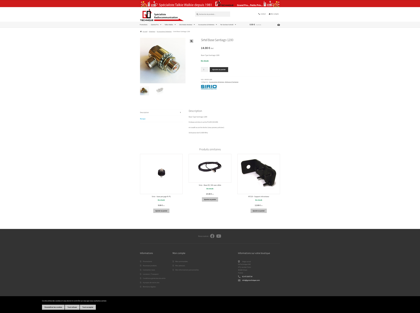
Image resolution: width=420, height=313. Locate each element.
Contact (263, 14)
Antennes (152, 31)
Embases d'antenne (231, 82)
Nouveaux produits (150, 265)
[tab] (161, 112)
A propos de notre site (151, 282)
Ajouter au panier (219, 69)
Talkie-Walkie (169, 25)
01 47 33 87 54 (247, 276)
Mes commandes (181, 261)
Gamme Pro (155, 25)
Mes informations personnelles (187, 270)
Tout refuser (72, 307)
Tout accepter (87, 307)
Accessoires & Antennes (206, 25)
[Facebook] (212, 236)
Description (144, 112)
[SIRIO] (209, 87)
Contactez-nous (149, 270)
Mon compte (274, 14)
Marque (142, 119)
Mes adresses (180, 265)
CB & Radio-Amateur (185, 25)
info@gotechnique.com (251, 280)
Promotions (143, 25)
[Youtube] (218, 236)
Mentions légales (149, 287)
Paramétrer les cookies (53, 307)
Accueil (145, 31)
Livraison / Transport (151, 274)
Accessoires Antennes (164, 31)
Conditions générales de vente (154, 278)
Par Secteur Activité (226, 25)
